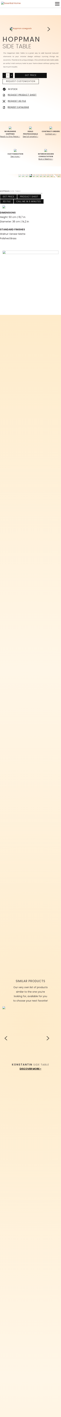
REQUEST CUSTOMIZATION (20, 81)
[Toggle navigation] (57, 4)
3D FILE (7, 201)
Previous (12, 29)
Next (49, 29)
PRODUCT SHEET (29, 196)
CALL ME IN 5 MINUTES (28, 201)
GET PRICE (30, 75)
